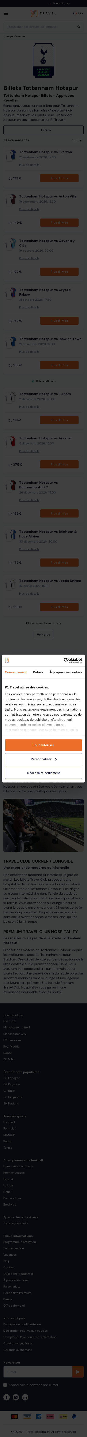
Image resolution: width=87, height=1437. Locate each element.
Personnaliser (41, 759)
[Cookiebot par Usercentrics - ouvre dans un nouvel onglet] (63, 660)
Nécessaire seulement (43, 773)
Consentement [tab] (16, 672)
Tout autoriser (43, 745)
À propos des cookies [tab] (66, 672)
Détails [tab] (38, 672)
